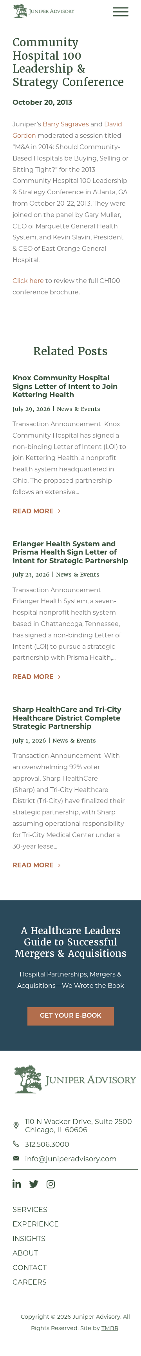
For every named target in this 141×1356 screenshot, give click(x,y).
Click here (28, 281)
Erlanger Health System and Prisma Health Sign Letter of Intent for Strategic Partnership (70, 552)
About (25, 1253)
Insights (29, 1238)
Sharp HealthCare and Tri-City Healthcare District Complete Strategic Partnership (67, 718)
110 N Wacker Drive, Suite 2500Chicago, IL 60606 (78, 1125)
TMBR (109, 1328)
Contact (30, 1267)
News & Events (78, 408)
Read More (33, 511)
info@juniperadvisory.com (71, 1159)
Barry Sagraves (66, 124)
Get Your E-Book (70, 1016)
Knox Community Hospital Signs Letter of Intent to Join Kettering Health (65, 386)
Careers (30, 1282)
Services (30, 1209)
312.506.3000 (47, 1144)
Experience (36, 1224)
